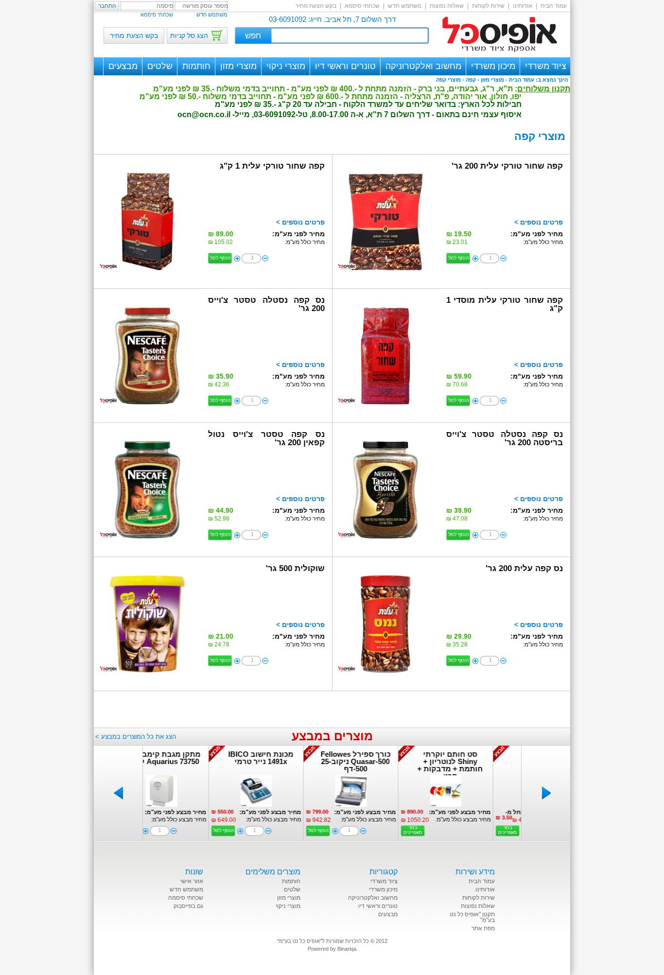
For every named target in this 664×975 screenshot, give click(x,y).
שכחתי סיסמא (362, 5)
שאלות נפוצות (447, 5)
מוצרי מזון (238, 66)
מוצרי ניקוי (285, 66)
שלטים (160, 66)
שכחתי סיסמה (185, 897)
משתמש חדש (404, 5)
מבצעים (123, 66)
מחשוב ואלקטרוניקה (423, 66)
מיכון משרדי (493, 66)
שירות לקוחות (488, 5)
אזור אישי (191, 881)
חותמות (196, 66)
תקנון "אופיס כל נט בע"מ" (472, 917)
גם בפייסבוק (188, 906)
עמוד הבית (554, 5)
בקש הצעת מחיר (316, 5)
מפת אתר (483, 928)
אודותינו (522, 5)
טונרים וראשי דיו (345, 66)
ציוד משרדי (545, 66)
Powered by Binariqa (332, 949)
